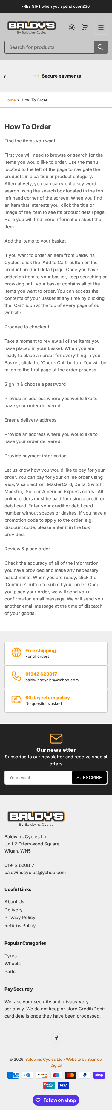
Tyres (10, 955)
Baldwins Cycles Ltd (43, 1059)
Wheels (12, 963)
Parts (10, 971)
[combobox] (56, 47)
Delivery (13, 910)
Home (10, 100)
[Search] (100, 47)
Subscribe (89, 777)
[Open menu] (101, 27)
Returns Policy (20, 925)
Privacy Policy (20, 917)
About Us (14, 901)
